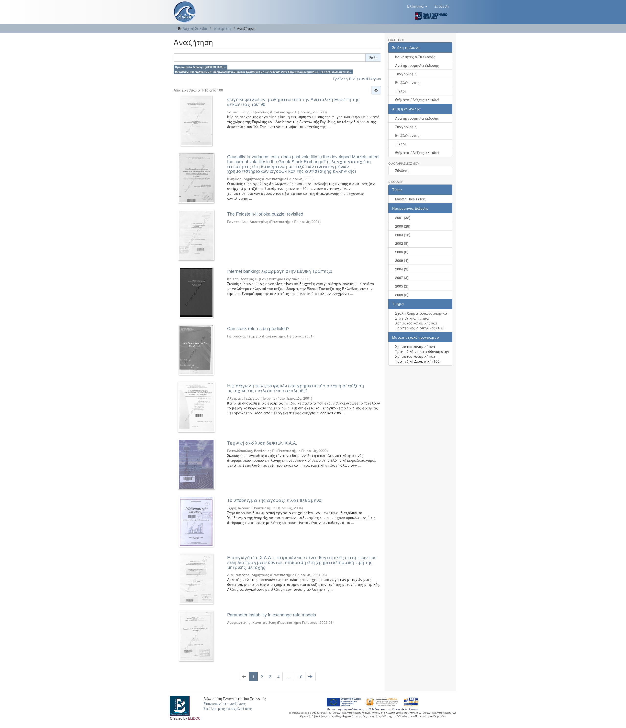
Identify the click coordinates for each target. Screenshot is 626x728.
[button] (417, 6)
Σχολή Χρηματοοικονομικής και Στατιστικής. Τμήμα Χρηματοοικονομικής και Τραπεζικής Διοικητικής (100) (421, 320)
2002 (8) (401, 243)
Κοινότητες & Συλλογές (415, 56)
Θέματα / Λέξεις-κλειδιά (417, 99)
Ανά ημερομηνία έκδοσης (417, 65)
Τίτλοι (400, 91)
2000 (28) (402, 226)
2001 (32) (402, 217)
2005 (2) (401, 286)
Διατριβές (223, 28)
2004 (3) (401, 268)
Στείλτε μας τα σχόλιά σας (227, 708)
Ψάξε (373, 57)
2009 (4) (401, 260)
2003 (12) (402, 234)
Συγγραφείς (406, 73)
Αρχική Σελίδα (195, 28)
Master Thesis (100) (410, 198)
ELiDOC (194, 718)
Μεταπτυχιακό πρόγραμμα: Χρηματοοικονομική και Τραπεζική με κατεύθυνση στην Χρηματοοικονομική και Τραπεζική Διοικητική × (263, 72)
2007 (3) (401, 277)
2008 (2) (401, 294)
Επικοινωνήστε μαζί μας (224, 703)
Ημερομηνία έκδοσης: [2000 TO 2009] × (200, 67)
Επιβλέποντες (407, 82)
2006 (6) (401, 251)
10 (300, 677)
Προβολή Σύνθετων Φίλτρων (357, 78)
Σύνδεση (402, 170)
